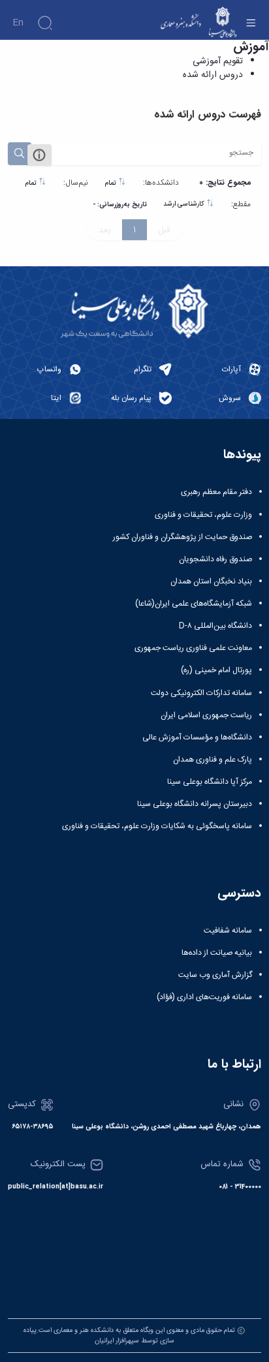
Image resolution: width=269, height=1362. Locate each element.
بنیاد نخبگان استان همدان (211, 581)
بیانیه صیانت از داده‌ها (217, 952)
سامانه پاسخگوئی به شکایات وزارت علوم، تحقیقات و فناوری (157, 826)
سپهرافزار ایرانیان (117, 1340)
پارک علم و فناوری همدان (212, 759)
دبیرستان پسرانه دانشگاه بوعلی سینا (194, 804)
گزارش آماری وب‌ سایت (215, 975)
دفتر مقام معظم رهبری (216, 492)
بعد (105, 230)
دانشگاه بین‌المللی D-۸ (215, 625)
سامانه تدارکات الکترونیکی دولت (201, 693)
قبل (164, 230)
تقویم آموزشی (218, 61)
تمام (111, 183)
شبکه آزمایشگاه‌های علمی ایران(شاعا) (193, 603)
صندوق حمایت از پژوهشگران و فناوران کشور (182, 537)
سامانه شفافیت (228, 930)
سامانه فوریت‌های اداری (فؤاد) (204, 997)
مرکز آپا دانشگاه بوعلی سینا (209, 781)
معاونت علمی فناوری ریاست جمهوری (193, 648)
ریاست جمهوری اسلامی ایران (206, 715)
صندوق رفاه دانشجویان (215, 559)
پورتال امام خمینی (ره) (216, 670)
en (18, 23)
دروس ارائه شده (213, 75)
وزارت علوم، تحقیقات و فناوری (203, 514)
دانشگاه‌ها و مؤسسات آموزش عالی (197, 737)
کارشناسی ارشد (184, 203)
